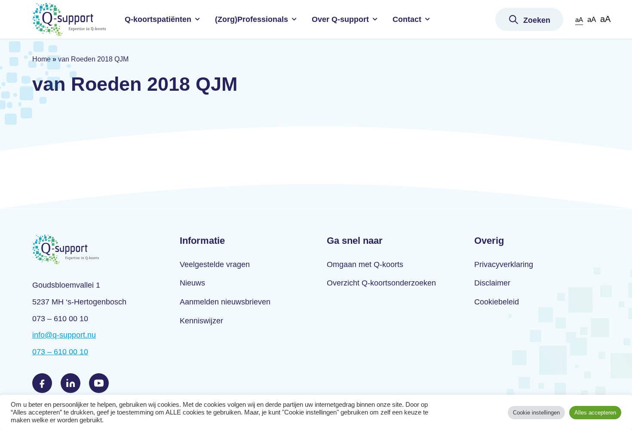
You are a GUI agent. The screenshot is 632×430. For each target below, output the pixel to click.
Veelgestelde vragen (215, 264)
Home (41, 59)
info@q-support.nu (64, 335)
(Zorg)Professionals (251, 19)
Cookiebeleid (496, 302)
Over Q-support (340, 19)
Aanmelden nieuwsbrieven (225, 302)
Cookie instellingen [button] (536, 412)
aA (579, 19)
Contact (407, 19)
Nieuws (192, 283)
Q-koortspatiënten (158, 19)
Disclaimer (492, 283)
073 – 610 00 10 (60, 351)
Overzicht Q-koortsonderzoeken (381, 283)
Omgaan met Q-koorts (365, 264)
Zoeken (536, 20)
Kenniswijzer (201, 320)
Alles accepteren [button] (595, 412)
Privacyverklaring (503, 264)
